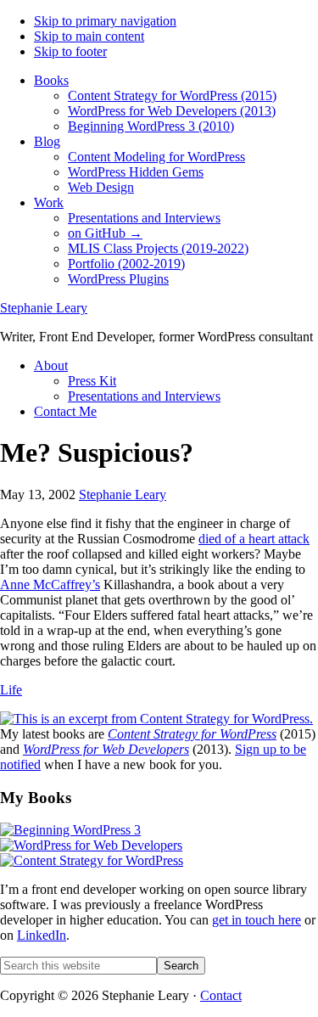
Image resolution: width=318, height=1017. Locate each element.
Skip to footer (70, 51)
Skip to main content (89, 36)
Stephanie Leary (43, 308)
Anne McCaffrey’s (50, 584)
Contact (221, 995)
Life (11, 690)
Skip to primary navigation (105, 21)
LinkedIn (41, 935)
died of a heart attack (254, 538)
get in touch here (256, 920)
